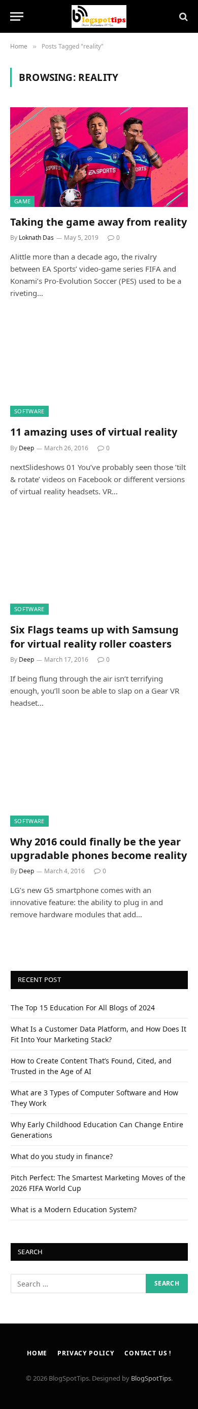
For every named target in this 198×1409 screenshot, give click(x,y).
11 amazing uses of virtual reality (93, 432)
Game (22, 201)
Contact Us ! (147, 1353)
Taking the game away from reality (98, 222)
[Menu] (16, 16)
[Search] (182, 16)
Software (29, 411)
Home (37, 1353)
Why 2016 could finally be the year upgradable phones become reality (98, 848)
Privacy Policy (85, 1353)
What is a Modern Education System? (74, 1209)
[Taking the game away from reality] (99, 157)
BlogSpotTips (151, 1378)
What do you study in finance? (62, 1156)
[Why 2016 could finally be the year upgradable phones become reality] (99, 777)
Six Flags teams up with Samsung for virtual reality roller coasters (94, 636)
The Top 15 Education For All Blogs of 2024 (83, 1007)
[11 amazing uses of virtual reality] (99, 367)
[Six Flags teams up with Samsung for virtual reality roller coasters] (99, 565)
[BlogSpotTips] (99, 16)
